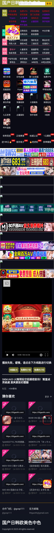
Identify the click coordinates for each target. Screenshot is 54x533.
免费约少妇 (26, 370)
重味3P (12, 49)
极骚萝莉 (35, 49)
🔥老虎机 (34, 142)
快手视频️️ (23, 59)
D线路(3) (14, 370)
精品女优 (46, 40)
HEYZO (46, 49)
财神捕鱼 (47, 142)
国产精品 (12, 31)
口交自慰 (23, 40)
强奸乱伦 (35, 40)
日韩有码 (23, 31)
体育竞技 (7, 136)
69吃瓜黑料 (46, 62)
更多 (47, 397)
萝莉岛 (12, 62)
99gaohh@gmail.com (39, 513)
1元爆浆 (47, 136)
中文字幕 (46, 31)
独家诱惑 (12, 53)
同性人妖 (12, 43)
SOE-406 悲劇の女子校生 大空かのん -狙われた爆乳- (25, 490)
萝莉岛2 (23, 62)
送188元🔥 (7, 142)
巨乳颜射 (46, 53)
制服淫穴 (12, 40)
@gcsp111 (7, 513)
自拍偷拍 (35, 31)
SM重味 (13, 388)
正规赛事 (20, 136)
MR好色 (35, 62)
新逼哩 (35, 59)
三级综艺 (35, 43)
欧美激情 (35, 34)
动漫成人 (46, 43)
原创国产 (12, 34)
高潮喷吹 (35, 53)
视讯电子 (20, 142)
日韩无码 (23, 34)
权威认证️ (34, 136)
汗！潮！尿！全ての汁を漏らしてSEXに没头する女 (25, 418)
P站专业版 (12, 59)
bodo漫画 (46, 59)
